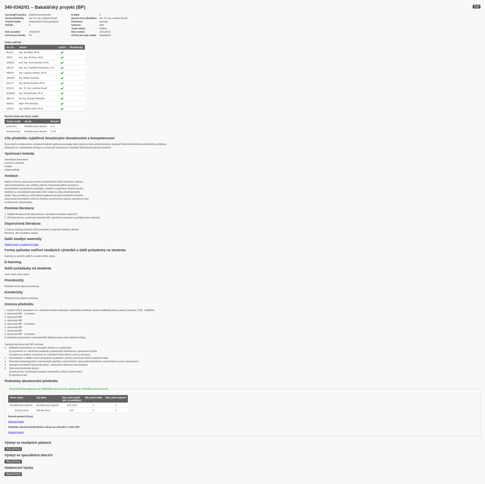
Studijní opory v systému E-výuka (21, 244)
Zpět (476, 6)
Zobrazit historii (16, 421)
